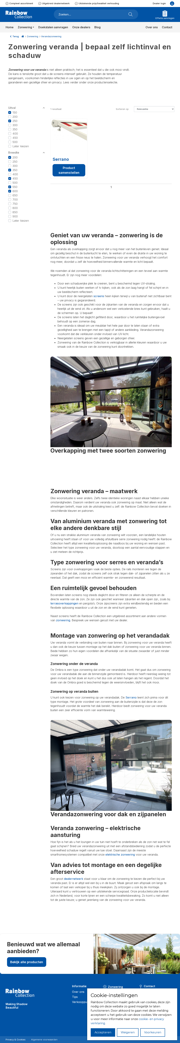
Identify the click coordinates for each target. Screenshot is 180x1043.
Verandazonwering (51, 36)
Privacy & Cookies (15, 1039)
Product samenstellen (69, 170)
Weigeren (128, 1032)
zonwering (63, 620)
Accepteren (103, 1032)
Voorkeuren (152, 1032)
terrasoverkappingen (64, 603)
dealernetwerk (73, 878)
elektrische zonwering (120, 854)
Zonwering (32, 36)
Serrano (61, 159)
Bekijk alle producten (26, 962)
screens (99, 296)
